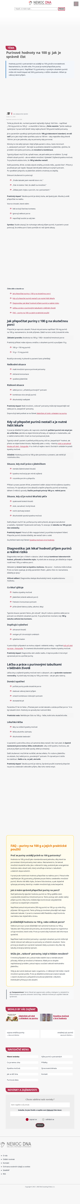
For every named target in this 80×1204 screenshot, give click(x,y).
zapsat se (33, 1119)
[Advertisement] (40, 27)
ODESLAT (40, 1125)
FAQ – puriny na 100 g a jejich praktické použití (31, 313)
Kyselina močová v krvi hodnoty (41, 540)
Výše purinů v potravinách (51, 1056)
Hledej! (61, 9)
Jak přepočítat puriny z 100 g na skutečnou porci (32, 293)
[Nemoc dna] (40, 5)
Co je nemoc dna (13, 1062)
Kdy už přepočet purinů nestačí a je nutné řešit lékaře (34, 298)
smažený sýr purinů (65, 1032)
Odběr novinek (9, 1159)
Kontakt (44, 1074)
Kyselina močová (13, 1068)
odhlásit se (49, 1119)
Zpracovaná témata (49, 1068)
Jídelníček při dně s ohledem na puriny (52, 413)
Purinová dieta (12, 1080)
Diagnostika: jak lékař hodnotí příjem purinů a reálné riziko (36, 303)
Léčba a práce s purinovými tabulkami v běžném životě (34, 308)
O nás (5, 1155)
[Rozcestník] (76, 4)
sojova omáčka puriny (15, 1032)
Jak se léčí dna (12, 1074)
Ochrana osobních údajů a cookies (16, 1166)
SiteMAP (6, 1170)
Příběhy (44, 1062)
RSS (4, 1174)
